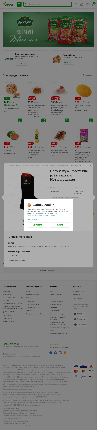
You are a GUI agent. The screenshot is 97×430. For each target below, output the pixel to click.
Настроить (32, 219)
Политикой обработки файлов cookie (41, 215)
